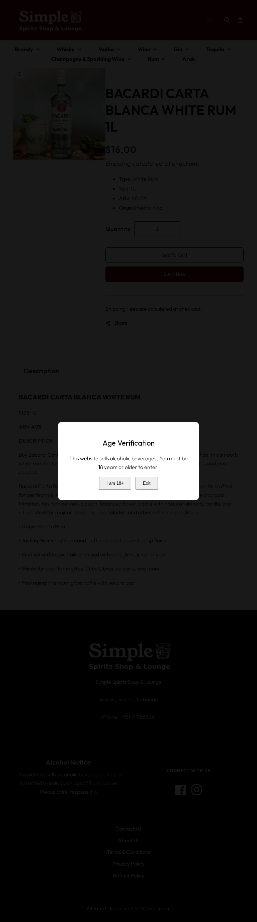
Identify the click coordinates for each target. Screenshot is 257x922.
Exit (147, 483)
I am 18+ (115, 483)
